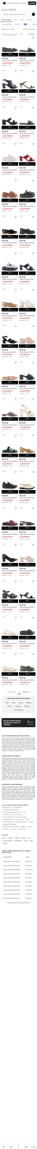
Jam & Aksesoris (7, 840)
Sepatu (24, 838)
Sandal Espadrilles (8, 822)
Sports (26, 840)
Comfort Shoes (18, 710)
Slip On (9, 706)
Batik (31, 840)
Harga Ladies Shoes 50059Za (11, 894)
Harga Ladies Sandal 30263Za (11, 873)
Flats (7, 703)
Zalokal (10, 838)
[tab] (6, 20)
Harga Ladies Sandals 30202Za (12, 869)
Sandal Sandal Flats (21, 822)
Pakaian (17, 838)
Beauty (5, 843)
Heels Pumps (18, 814)
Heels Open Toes (8, 814)
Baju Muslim (18, 840)
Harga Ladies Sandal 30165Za (11, 890)
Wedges (28, 703)
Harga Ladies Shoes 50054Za (11, 886)
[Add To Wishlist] (16, 58)
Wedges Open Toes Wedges (10, 826)
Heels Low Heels (19, 819)
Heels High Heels (22, 817)
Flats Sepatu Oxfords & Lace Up (12, 812)
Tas (29, 838)
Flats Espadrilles (17, 807)
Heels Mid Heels (7, 819)
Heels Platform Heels (9, 817)
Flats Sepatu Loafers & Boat (11, 810)
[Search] (33, 14)
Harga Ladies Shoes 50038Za (11, 898)
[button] (18, 3)
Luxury (4, 838)
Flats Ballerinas (6, 807)
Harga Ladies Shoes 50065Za (11, 861)
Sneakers (18, 706)
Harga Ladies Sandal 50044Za (11, 878)
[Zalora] (18, 10)
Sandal (21, 703)
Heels (13, 703)
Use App (32, 3)
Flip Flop (27, 706)
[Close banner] (2, 3)
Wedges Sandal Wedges (9, 824)
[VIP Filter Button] (26, 24)
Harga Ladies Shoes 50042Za (11, 865)
